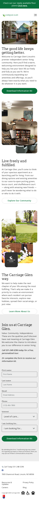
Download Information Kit (19, 90)
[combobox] (19, 416)
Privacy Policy (28, 483)
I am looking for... (9, 423)
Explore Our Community (19, 200)
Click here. (22, 5)
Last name (6, 381)
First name (6, 370)
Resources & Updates (7, 483)
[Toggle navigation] (35, 15)
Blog (25, 488)
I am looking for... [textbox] (13, 428)
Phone (4, 401)
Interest (5, 412)
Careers (5, 488)
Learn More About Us (19, 311)
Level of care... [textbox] (11, 416)
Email (4, 391)
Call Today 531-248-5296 (14, 467)
